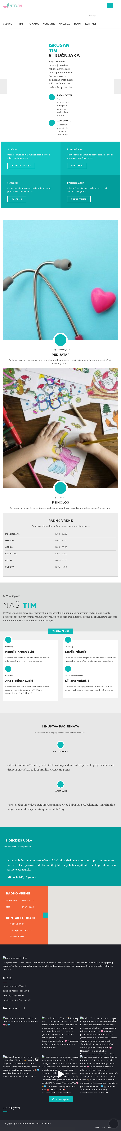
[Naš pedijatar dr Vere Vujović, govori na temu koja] (60, 1074)
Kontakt (90, 23)
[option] (60, 86)
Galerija (64, 23)
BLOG (77, 23)
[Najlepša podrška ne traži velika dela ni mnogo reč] (99, 1074)
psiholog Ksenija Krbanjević (16, 991)
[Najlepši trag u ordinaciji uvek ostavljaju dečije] (22, 1074)
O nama (34, 23)
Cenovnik (49, 23)
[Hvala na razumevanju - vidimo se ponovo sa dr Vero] (22, 1035)
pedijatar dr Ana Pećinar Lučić (17, 1000)
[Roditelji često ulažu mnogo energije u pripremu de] (99, 1035)
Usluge (7, 23)
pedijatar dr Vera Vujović (14, 986)
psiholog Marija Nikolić (13, 995)
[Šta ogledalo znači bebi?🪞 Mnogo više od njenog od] (60, 1035)
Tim (21, 23)
